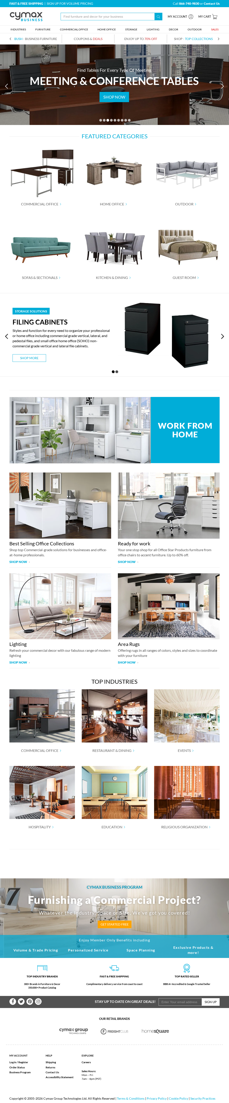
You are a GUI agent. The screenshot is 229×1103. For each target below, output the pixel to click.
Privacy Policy (157, 1098)
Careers (86, 1062)
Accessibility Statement (60, 1077)
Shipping (51, 1062)
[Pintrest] (29, 1001)
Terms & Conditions (130, 1098)
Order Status (17, 1067)
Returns (50, 1067)
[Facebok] (12, 1001)
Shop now (18, 562)
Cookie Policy (178, 1098)
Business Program (20, 1072)
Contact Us (52, 1072)
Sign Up (211, 1002)
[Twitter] (21, 1001)
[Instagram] (38, 1001)
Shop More (29, 358)
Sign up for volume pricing (70, 3)
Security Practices (202, 1098)
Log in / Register (18, 1062)
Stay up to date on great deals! (125, 1001)
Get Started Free (115, 924)
